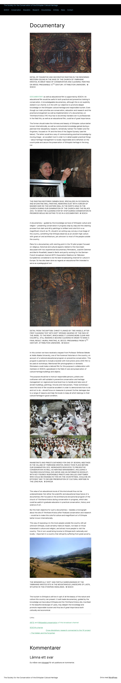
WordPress (113, 677)
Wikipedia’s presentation (48, 623)
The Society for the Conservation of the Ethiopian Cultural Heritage (31, 5)
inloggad (45, 663)
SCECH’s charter (36, 628)
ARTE (32, 623)
